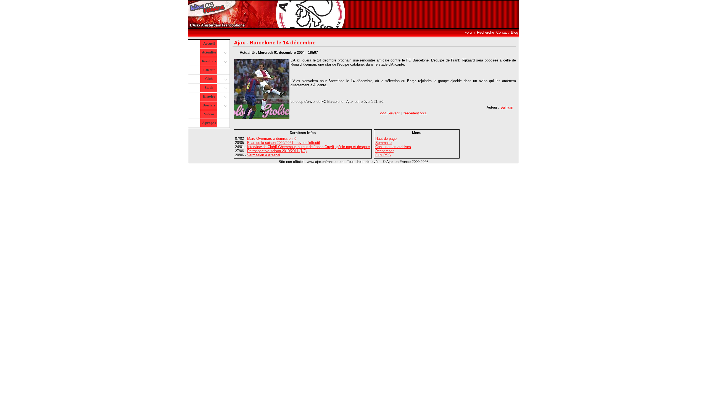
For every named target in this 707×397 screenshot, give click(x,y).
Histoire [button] (209, 96)
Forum (470, 32)
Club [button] (209, 79)
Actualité (209, 52)
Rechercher (384, 151)
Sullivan (506, 107)
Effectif (209, 70)
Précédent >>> (415, 113)
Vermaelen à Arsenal (263, 155)
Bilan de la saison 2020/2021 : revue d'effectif (283, 143)
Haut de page (386, 138)
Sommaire (383, 143)
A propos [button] (209, 123)
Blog (514, 32)
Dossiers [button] (208, 105)
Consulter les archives (393, 147)
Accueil (209, 43)
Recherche (485, 32)
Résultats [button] (209, 61)
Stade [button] (209, 87)
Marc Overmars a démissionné (271, 138)
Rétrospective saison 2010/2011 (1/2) (277, 151)
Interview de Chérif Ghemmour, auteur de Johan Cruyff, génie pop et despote (308, 147)
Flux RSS (383, 155)
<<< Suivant (390, 113)
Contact (502, 32)
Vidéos (209, 114)
